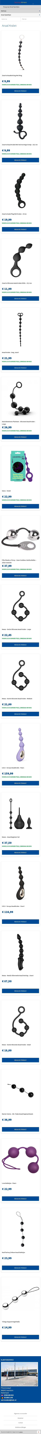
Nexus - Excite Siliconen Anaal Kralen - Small (16, 1045)
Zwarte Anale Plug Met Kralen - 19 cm (14, 214)
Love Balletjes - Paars (9, 1183)
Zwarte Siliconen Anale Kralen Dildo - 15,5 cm (17, 283)
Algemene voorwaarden (20, 1413)
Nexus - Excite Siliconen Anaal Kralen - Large (16, 629)
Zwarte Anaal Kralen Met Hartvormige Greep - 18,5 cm (20, 145)
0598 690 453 (9, 1395)
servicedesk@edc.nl (8, 1400)
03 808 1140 (8, 1397)
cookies (21, 1432)
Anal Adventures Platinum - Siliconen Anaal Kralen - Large (18, 423)
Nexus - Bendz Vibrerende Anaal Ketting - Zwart (18, 975)
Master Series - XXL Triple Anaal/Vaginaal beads (17, 1114)
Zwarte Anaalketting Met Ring (12, 75)
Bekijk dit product (20, 91)
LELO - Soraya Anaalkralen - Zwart (13, 906)
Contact (20, 1423)
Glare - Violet (6, 491)
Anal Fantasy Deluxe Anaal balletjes (13, 1252)
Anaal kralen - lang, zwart (10, 352)
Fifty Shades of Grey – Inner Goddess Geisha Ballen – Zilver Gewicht (19, 561)
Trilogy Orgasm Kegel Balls (11, 1322)
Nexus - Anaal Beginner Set (11, 837)
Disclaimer (20, 1418)
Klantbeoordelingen (20, 1427)
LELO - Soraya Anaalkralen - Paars (13, 768)
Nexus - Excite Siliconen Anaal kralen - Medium (17, 699)
